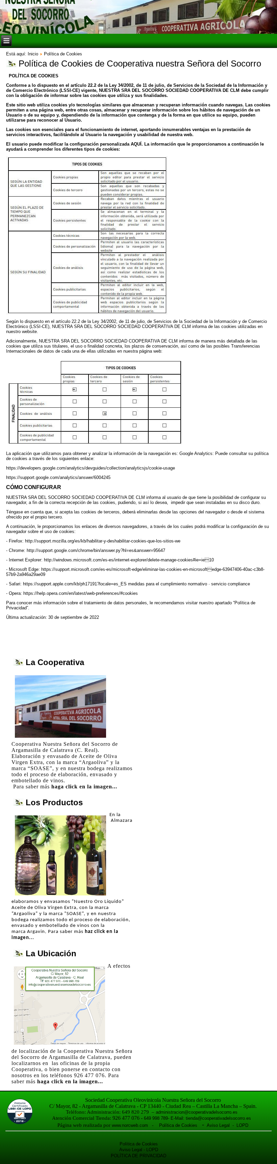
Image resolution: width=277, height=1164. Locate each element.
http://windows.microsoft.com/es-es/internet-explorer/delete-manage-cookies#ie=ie (124, 559)
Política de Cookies (179, 1125)
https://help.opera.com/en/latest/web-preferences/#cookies (80, 593)
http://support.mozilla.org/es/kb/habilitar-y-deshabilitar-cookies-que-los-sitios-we (102, 540)
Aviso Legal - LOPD (226, 1125)
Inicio (33, 53)
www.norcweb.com (130, 1125)
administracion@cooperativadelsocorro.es (196, 1112)
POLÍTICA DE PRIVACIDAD (138, 1155)
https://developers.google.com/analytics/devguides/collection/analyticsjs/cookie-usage (90, 468)
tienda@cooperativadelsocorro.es (218, 1118)
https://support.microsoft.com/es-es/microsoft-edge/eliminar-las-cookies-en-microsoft (124, 569)
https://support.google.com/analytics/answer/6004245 (58, 477)
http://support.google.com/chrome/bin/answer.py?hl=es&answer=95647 (96, 550)
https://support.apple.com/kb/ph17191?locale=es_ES (75, 583)
